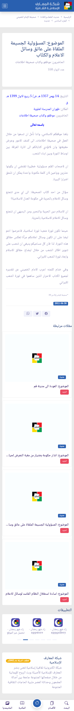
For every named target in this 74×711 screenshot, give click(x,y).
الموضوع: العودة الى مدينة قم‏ (51, 386)
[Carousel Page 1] (19, 639)
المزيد (64, 392)
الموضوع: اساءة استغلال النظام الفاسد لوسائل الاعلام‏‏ (37, 594)
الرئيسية (67, 17)
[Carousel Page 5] (43, 639)
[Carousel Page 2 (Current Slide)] (25, 639)
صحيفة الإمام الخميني (26, 17)
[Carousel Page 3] (31, 639)
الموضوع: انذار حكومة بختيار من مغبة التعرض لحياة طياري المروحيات (37, 455)
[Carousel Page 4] (37, 639)
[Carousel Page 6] (49, 639)
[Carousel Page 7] (54, 639)
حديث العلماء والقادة (49, 17)
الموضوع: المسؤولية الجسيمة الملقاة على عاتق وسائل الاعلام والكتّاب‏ (37, 524)
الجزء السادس (60, 21)
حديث (47, 21)
